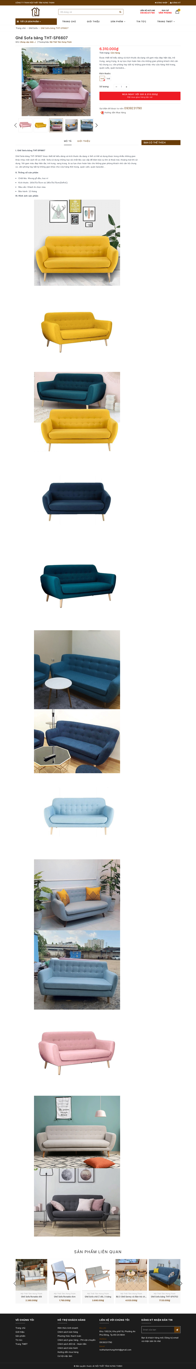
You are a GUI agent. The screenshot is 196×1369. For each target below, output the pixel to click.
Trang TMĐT (165, 21)
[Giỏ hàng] (177, 12)
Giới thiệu (93, 21)
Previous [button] (15, 125)
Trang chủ (69, 21)
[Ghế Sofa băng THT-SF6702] (164, 1275)
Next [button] (96, 125)
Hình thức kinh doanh (68, 1328)
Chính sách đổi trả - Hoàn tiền (72, 1344)
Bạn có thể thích (155, 142)
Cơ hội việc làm (65, 1356)
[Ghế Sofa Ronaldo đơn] (64, 1275)
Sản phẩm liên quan (98, 1252)
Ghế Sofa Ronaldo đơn (64, 1296)
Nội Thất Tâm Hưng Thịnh (31, 1293)
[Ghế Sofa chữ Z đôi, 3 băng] (98, 1275)
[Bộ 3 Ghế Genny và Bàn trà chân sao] (131, 1275)
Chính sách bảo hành (68, 1348)
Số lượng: (104, 86)
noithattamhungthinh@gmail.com (115, 1349)
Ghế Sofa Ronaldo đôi (31, 1296)
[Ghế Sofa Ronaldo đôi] (31, 1275)
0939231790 (133, 108)
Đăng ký (176, 3)
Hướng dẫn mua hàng (68, 1352)
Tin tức (141, 21)
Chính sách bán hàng (68, 1332)
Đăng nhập (162, 3)
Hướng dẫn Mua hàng (115, 112)
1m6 (102, 78)
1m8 (108, 78)
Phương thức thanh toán (69, 1336)
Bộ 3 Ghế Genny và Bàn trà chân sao (133, 1296)
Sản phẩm (117, 21)
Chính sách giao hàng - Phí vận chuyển (76, 1340)
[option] (56, 81)
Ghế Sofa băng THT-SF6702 (164, 1296)
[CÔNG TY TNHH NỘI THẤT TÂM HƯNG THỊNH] (36, 12)
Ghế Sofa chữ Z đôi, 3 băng (98, 1296)
